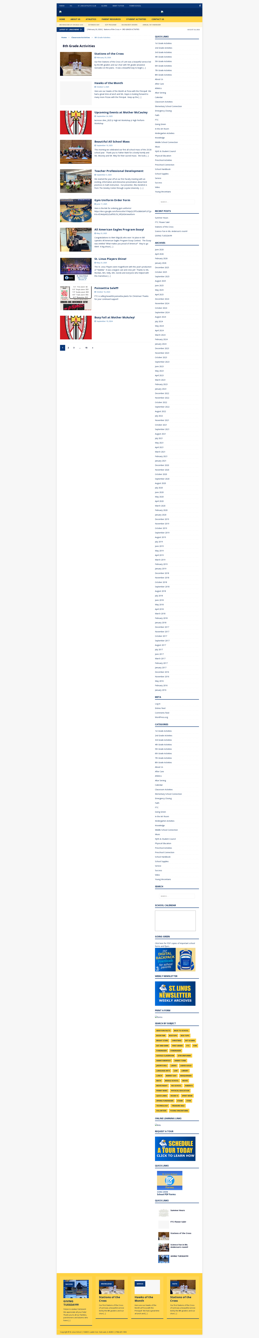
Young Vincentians (163, 191)
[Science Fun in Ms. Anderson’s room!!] (163, 1250)
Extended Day (93, 25)
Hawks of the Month (108, 83)
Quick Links (161, 1096)
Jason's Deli (161, 1065)
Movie (185, 1081)
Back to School (181, 1030)
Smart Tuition (118, 6)
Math (158, 1081)
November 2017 (162, 631)
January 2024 (160, 344)
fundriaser (176, 1051)
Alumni (104, 6)
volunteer (161, 1111)
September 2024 (162, 312)
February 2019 (161, 564)
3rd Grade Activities (163, 52)
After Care (159, 84)
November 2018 (162, 577)
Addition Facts (163, 1030)
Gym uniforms (184, 1055)
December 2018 (162, 573)
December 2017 (162, 627)
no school (176, 1086)
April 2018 (159, 609)
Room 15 (174, 1096)
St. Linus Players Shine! (110, 259)
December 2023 (162, 348)
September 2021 (162, 429)
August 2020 (160, 483)
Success (158, 182)
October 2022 (161, 402)
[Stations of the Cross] (163, 1238)
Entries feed (160, 708)
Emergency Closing (163, 110)
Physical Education (163, 155)
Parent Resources (111, 19)
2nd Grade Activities (163, 48)
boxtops (173, 1035)
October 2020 (161, 474)
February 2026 (161, 258)
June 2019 (159, 546)
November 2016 (162, 676)
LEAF (176, 1071)
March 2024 (160, 335)
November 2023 (162, 353)
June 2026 (159, 249)
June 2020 (159, 492)
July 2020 (159, 487)
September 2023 (162, 362)
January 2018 (160, 622)
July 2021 (159, 438)
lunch (159, 1076)
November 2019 (162, 523)
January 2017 (160, 667)
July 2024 (159, 321)
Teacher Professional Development (119, 171)
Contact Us (158, 19)
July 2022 (159, 415)
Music (157, 146)
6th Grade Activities (163, 65)
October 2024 (161, 308)
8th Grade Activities (163, 75)
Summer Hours (161, 217)
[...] (69, 1320)
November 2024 (162, 303)
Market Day (171, 1076)
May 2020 (159, 496)
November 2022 (162, 397)
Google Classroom (165, 1055)
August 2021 (160, 434)
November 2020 (162, 469)
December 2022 (162, 393)
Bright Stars (162, 1040)
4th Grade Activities (163, 56)
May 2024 (159, 326)
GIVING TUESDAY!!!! (163, 235)
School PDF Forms (166, 1194)
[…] (144, 68)
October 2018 (161, 582)
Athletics (91, 19)
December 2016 (162, 672)
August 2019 (160, 537)
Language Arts (163, 1071)
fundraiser (161, 1051)
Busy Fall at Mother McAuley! (114, 317)
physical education (180, 1090)
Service (158, 178)
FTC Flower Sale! (162, 222)
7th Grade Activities (163, 70)
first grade (177, 1046)
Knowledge (160, 137)
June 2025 (159, 285)
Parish (61, 6)
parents (189, 1086)
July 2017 (159, 649)
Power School (135, 6)
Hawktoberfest (163, 1060)
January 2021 (160, 460)
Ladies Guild (185, 1065)
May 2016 (159, 681)
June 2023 (159, 366)
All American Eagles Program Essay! (119, 229)
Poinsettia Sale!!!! (106, 288)
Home (62, 19)
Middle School (172, 1081)
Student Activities (136, 19)
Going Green (160, 124)
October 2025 (161, 272)
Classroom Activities (80, 37)
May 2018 (159, 604)
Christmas (176, 1040)
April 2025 (159, 294)
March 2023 (160, 380)
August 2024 (160, 317)
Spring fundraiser (164, 1101)
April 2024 (159, 330)
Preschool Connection (164, 164)
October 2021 (161, 425)
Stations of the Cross (109, 53)
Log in (157, 703)
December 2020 (162, 465)
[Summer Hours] (163, 1215)
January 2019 (160, 568)
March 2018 (160, 613)
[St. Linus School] (80, 12)
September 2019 (162, 532)
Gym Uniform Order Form (112, 200)
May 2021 (159, 442)
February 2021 (161, 456)
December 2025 (162, 267)
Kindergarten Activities (164, 133)
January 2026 (160, 263)
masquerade (186, 1076)
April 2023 (159, 375)
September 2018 (162, 586)
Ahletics (158, 88)
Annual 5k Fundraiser (152, 25)
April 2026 (159, 254)
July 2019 (159, 541)
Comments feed (162, 712)
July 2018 (159, 595)
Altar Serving (160, 92)
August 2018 (160, 591)
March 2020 (160, 505)
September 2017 (162, 640)
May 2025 (159, 290)
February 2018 (161, 618)
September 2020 (162, 479)
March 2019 (160, 559)
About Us (75, 19)
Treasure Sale (178, 1106)
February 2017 (161, 663)
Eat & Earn (190, 1040)
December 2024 (162, 299)
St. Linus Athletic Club (87, 6)
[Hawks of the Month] (147, 1292)
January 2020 (160, 514)
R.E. (71, 6)
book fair (160, 1035)
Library (184, 1071)
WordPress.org (161, 717)
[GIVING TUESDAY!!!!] (163, 1261)
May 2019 (159, 550)
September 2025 (162, 276)
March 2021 (160, 451)
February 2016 (161, 685)
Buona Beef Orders (129, 25)
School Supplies (162, 173)
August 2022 (160, 411)
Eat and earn (162, 1046)
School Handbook (163, 169)
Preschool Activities (163, 160)
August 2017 (160, 645)
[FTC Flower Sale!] (163, 1227)
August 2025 (160, 281)
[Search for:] (177, 202)
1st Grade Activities (163, 43)
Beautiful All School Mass (112, 141)
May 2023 (159, 371)
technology (162, 1106)
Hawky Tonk (180, 1060)
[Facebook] (200, 5)
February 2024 (161, 339)
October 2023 (161, 357)
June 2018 (159, 600)
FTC (157, 119)
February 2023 (161, 384)
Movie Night (162, 1086)
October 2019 (161, 528)
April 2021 (159, 447)
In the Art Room (162, 128)
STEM (188, 1101)
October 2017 (161, 636)
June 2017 (159, 654)
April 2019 (159, 555)
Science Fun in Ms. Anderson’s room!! (171, 231)
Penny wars (161, 1090)
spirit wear (187, 1096)
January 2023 (160, 389)
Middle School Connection (166, 142)
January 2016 (160, 690)
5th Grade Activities (163, 61)
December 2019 (162, 519)
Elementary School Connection (168, 106)
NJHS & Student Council (165, 151)
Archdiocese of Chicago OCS (71, 25)
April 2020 (159, 501)
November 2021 (162, 420)
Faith (157, 115)
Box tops (185, 1035)
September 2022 (162, 406)
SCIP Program (110, 25)
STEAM (180, 1101)
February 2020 (161, 510)
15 (86, 347)
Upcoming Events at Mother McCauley (120, 112)
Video (157, 187)
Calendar (159, 97)
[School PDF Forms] (169, 1180)
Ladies (173, 1065)
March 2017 (160, 658)
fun (195, 1046)
